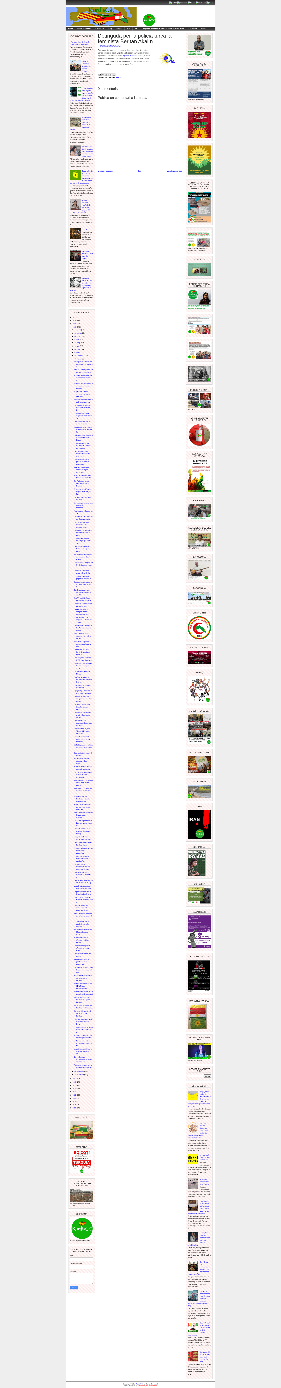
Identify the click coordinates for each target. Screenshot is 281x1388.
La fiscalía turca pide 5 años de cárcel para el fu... (83, 1043)
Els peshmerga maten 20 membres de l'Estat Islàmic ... (83, 557)
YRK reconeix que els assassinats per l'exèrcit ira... (81, 470)
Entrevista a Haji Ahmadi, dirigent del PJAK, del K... (83, 491)
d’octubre (78, 359)
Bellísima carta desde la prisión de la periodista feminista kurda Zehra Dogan (87, 151)
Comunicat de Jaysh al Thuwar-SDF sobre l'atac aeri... (82, 731)
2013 (75, 317)
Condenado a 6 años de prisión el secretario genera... (82, 715)
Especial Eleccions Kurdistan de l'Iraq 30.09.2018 (163, 29)
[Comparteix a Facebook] (111, 74)
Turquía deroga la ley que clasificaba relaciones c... (83, 378)
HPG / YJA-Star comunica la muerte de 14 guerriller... (83, 815)
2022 (75, 1095)
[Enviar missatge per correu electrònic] (100, 74)
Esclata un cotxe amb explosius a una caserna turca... (81, 524)
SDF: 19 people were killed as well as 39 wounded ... (83, 747)
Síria (136, 29)
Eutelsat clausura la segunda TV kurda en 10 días (83, 620)
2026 (75, 1108)
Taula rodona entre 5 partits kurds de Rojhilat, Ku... (81, 962)
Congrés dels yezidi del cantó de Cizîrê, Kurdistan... (82, 1013)
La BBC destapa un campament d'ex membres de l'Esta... (82, 611)
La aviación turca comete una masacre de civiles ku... (83, 429)
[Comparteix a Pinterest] (114, 74)
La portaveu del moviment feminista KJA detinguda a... (83, 899)
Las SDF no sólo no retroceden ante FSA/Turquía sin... (81, 907)
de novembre (79, 1071)
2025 (75, 1105)
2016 (75, 327)
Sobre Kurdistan (84, 29)
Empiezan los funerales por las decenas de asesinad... (82, 807)
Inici (140, 171)
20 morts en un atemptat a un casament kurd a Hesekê (83, 386)
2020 (75, 1088)
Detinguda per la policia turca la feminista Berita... (82, 707)
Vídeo (203, 29)
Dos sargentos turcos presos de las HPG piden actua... (82, 461)
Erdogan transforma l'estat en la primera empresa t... (83, 1029)
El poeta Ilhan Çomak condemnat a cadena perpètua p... (82, 445)
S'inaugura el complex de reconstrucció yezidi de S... (83, 364)
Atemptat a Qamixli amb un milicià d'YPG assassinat (83, 850)
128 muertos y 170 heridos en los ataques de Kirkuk (83, 783)
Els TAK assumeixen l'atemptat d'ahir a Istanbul (81, 483)
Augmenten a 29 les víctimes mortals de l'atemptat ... (82, 394)
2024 (75, 1101)
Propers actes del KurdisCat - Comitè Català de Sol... (82, 799)
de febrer (77, 333)
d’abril (76, 339)
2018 (75, 1082)
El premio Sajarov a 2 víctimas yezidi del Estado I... (81, 940)
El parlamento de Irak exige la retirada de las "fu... (83, 415)
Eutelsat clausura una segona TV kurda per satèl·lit (82, 592)
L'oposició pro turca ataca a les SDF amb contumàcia (83, 774)
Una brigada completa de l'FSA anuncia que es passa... (83, 628)
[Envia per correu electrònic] (102, 74)
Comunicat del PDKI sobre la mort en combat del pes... (83, 970)
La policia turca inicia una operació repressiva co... (83, 1051)
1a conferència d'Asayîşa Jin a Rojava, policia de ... (83, 916)
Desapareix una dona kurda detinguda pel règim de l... (82, 652)
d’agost (77, 352)
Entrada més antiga (174, 171)
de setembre (79, 356)
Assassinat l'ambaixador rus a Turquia (204, 1181)
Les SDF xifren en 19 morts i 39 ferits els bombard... (82, 739)
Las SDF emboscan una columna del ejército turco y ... (82, 831)
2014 (75, 320)
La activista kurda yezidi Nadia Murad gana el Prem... (82, 549)
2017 (75, 1079)
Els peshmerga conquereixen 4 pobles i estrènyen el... (83, 1059)
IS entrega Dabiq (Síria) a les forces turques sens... (83, 665)
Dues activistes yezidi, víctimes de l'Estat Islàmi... (82, 948)
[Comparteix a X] (108, 74)
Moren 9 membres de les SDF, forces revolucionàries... (83, 986)
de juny (77, 346)
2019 (75, 1085)
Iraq (110, 29)
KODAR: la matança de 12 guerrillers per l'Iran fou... (83, 1021)
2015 (75, 324)
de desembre (79, 1075)
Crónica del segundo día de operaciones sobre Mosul (83, 699)
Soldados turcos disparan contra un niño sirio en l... (83, 584)
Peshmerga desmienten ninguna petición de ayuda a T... (82, 858)
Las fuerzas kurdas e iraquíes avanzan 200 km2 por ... (83, 679)
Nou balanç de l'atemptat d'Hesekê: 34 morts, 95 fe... (83, 407)
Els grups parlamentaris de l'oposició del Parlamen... (83, 505)
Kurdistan (193, 29)
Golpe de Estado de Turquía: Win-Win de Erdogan (87, 66)
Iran (128, 29)
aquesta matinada (130, 56)
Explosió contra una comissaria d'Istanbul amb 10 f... (82, 453)
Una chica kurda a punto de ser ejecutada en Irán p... (82, 532)
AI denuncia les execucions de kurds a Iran (205, 1157)
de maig (77, 343)
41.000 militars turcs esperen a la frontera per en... (82, 636)
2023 (75, 1098)
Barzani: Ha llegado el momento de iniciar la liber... (82, 644)
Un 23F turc (86, 229)
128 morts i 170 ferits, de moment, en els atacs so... (83, 791)
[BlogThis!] (105, 74)
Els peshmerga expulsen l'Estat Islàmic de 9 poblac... (83, 932)
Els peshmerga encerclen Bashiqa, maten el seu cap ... (83, 823)
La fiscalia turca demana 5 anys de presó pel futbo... (83, 437)
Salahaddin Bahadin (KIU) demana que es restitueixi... (83, 978)
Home (70, 29)
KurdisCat (99, 29)
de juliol (77, 349)
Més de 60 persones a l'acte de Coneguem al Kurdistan (83, 999)
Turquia (119, 29)
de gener (77, 330)
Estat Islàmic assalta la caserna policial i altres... (82, 761)
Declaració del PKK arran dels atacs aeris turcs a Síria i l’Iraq (205, 1357)
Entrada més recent (105, 171)
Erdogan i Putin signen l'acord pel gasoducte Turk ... (82, 541)
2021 (75, 1092)
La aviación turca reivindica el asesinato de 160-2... (83, 723)
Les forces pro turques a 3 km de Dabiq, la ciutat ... (83, 565)
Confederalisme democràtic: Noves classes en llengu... (82, 866)
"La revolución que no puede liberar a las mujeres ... (81, 924)
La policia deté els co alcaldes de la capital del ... (82, 874)
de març (77, 336)
